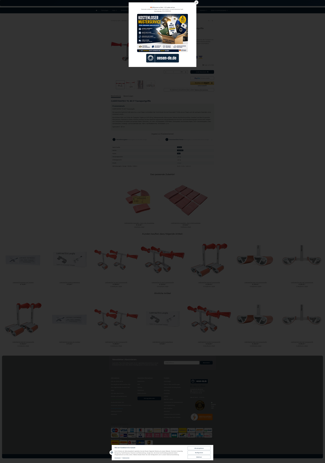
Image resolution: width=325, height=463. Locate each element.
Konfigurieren (199, 452)
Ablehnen (199, 457)
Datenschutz (125, 458)
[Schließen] (196, 2)
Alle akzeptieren (199, 448)
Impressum (118, 458)
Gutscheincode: (158, 11)
